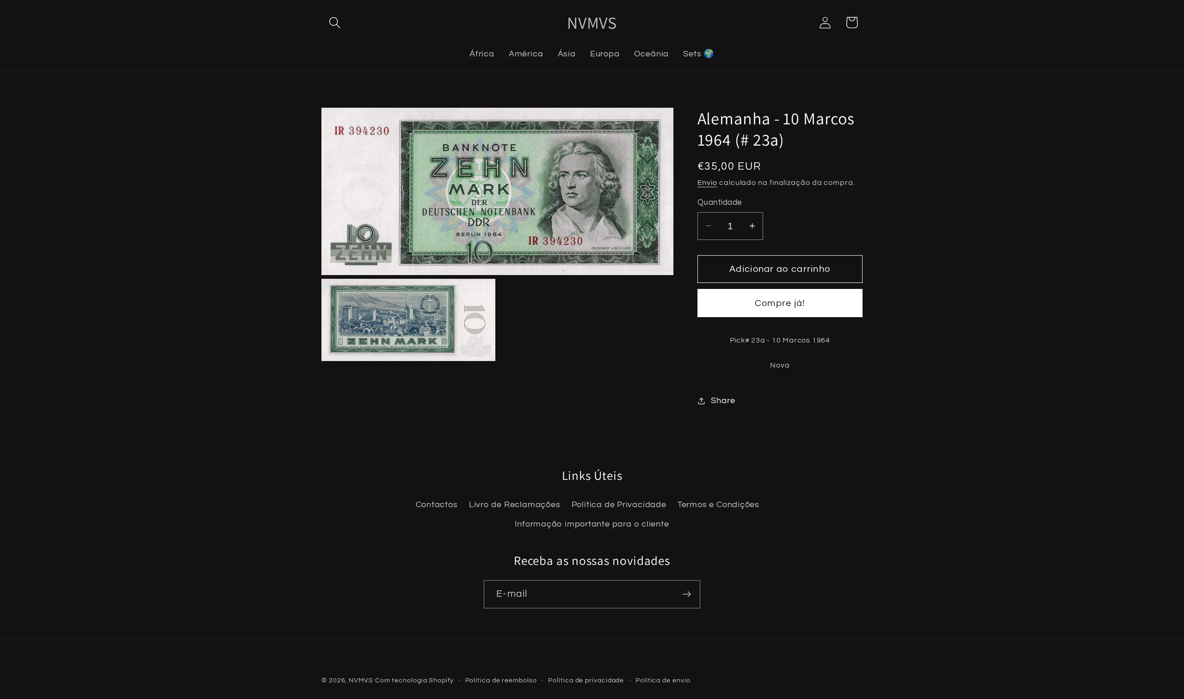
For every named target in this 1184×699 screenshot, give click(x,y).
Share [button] (723, 400)
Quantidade (719, 202)
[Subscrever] (686, 594)
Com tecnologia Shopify (414, 680)
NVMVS (361, 680)
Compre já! (780, 303)
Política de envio (662, 680)
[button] (334, 22)
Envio (707, 182)
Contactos (437, 505)
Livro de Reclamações (515, 505)
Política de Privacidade (619, 505)
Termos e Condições (718, 505)
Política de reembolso (501, 680)
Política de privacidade (586, 680)
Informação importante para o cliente (592, 524)
